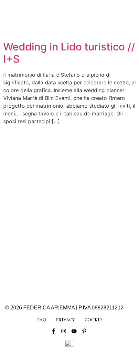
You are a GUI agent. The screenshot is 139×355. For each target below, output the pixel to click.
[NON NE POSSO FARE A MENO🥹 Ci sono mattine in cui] (42, 163)
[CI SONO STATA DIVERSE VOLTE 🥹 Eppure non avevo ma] (97, 163)
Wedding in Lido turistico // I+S (69, 52)
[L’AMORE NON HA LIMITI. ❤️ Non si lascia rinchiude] (42, 261)
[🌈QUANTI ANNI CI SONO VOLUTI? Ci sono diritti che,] (42, 196)
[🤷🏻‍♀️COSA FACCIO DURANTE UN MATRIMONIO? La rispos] (97, 229)
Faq (41, 320)
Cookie (93, 320)
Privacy (65, 320)
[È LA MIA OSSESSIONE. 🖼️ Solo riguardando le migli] (97, 196)
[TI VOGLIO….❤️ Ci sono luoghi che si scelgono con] (97, 261)
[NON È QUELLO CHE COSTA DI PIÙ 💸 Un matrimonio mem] (42, 229)
